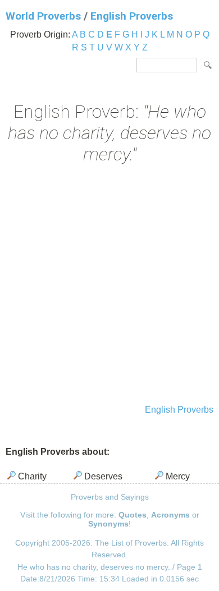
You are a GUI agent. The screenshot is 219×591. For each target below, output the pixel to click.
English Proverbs (131, 16)
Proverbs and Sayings (110, 496)
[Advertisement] (109, 285)
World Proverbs (43, 16)
